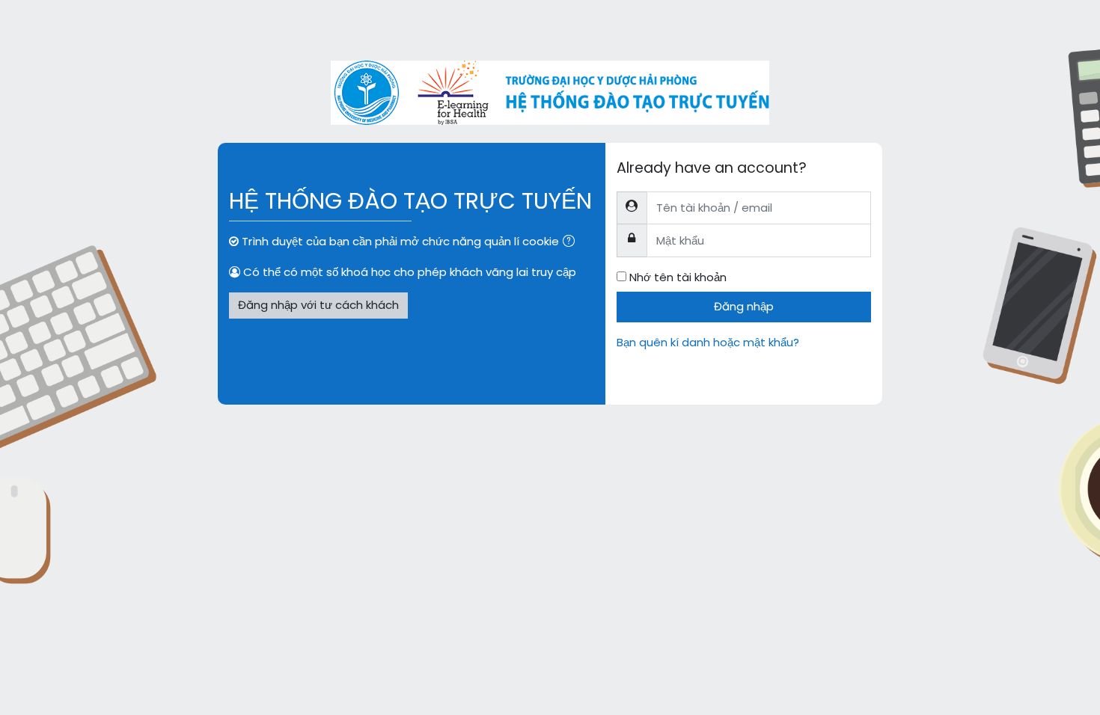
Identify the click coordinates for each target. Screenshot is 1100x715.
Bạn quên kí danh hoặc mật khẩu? (708, 342)
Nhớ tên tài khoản (678, 277)
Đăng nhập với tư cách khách (318, 305)
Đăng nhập (744, 306)
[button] (571, 242)
